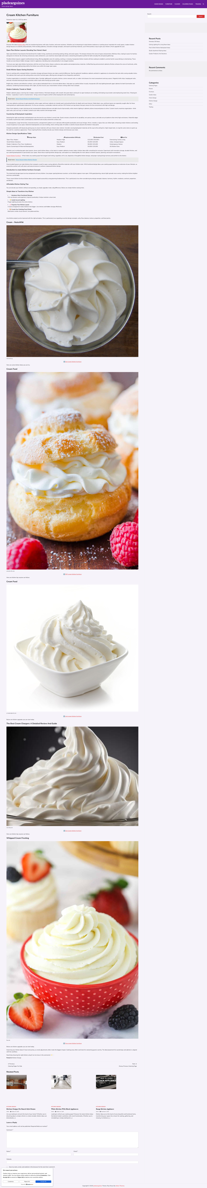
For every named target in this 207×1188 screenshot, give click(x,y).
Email (76, 1151)
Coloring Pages (187, 4)
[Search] (203, 4)
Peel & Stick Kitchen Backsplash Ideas (159, 47)
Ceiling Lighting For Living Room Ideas (159, 44)
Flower (177, 4)
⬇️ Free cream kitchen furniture (72, 1043)
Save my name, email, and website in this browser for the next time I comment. (32, 1167)
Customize (11, 1181)
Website (8, 1159)
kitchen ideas (21, 45)
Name (8, 1151)
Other (150, 104)
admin (25, 20)
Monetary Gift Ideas (154, 41)
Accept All (43, 1181)
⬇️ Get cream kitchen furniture (72, 362)
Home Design (158, 4)
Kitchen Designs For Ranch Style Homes (20, 1109)
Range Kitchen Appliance (105, 1109)
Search (149, 14)
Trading (198, 4)
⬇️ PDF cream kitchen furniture (72, 574)
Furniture (168, 4)
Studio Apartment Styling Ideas (157, 50)
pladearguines (13, 2)
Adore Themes (120, 1186)
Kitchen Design (16, 1058)
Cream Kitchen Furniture (13, 156)
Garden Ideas (152, 95)
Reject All (27, 1181)
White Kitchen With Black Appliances (64, 1109)
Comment (9, 1130)
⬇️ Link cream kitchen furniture (72, 716)
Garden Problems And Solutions (158, 53)
